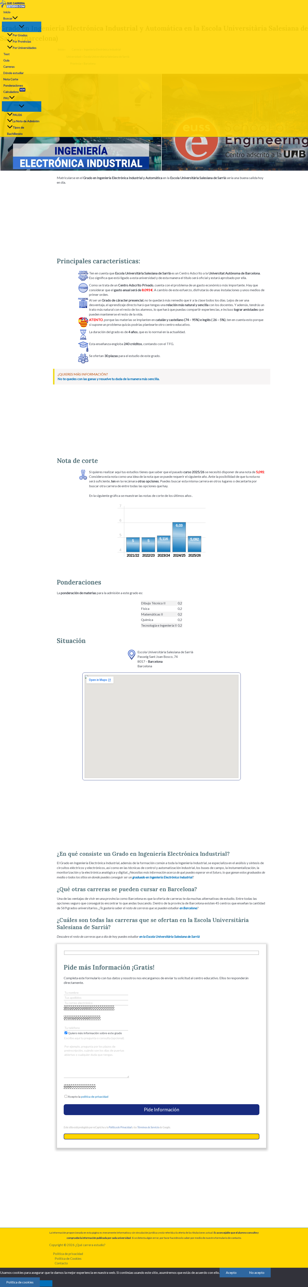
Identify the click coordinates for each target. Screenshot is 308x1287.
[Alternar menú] (21, 27)
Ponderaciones (13, 85)
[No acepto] (46, 1283)
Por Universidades (24, 47)
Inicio (6, 12)
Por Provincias (22, 41)
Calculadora (14, 91)
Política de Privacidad (120, 1127)
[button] (15, 18)
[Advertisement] (161, 219)
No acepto (256, 1272)
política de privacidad (94, 1096)
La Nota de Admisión (26, 121)
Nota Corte (10, 79)
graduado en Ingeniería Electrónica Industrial (162, 877)
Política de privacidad (68, 1254)
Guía (6, 60)
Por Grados (20, 35)
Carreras (9, 66)
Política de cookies (20, 1282)
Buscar (7, 18)
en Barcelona (188, 908)
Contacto (61, 1263)
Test (6, 54)
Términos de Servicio (148, 1127)
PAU (6, 98)
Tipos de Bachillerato (15, 130)
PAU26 (17, 115)
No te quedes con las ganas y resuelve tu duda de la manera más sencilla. (108, 379)
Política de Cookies (68, 1258)
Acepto (231, 1272)
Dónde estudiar (13, 73)
